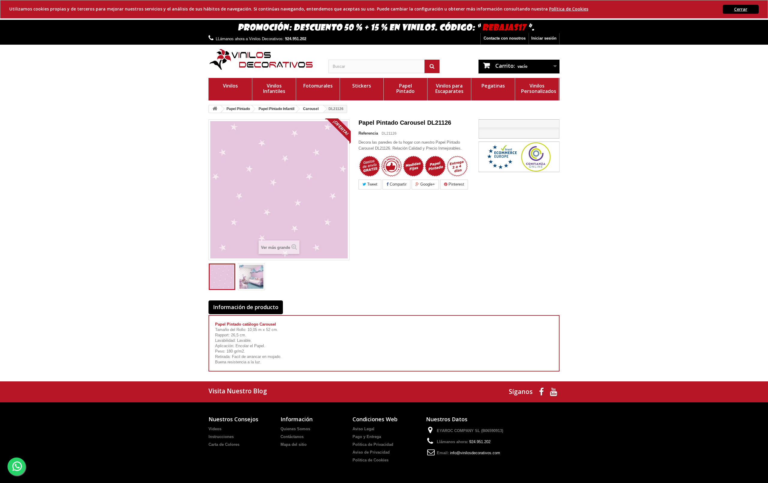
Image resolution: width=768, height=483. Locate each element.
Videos (214, 429)
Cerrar (740, 9)
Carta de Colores (223, 444)
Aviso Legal (363, 429)
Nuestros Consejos (233, 419)
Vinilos (230, 85)
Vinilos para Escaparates (449, 88)
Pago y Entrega (366, 436)
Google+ (427, 184)
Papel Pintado (405, 88)
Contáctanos (292, 436)
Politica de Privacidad (372, 444)
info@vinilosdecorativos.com (475, 453)
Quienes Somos (295, 429)
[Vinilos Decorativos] (264, 59)
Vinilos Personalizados (538, 88)
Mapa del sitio (293, 444)
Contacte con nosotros (505, 38)
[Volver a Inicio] (214, 109)
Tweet (371, 184)
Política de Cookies (568, 9)
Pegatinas (493, 85)
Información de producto (245, 307)
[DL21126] (222, 277)
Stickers (361, 85)
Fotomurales (318, 85)
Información (296, 419)
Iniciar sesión (543, 38)
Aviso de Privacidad (371, 452)
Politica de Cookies (370, 460)
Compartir (397, 184)
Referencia (368, 133)
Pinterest (455, 184)
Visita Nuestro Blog (237, 391)
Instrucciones (221, 436)
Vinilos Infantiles (274, 88)
